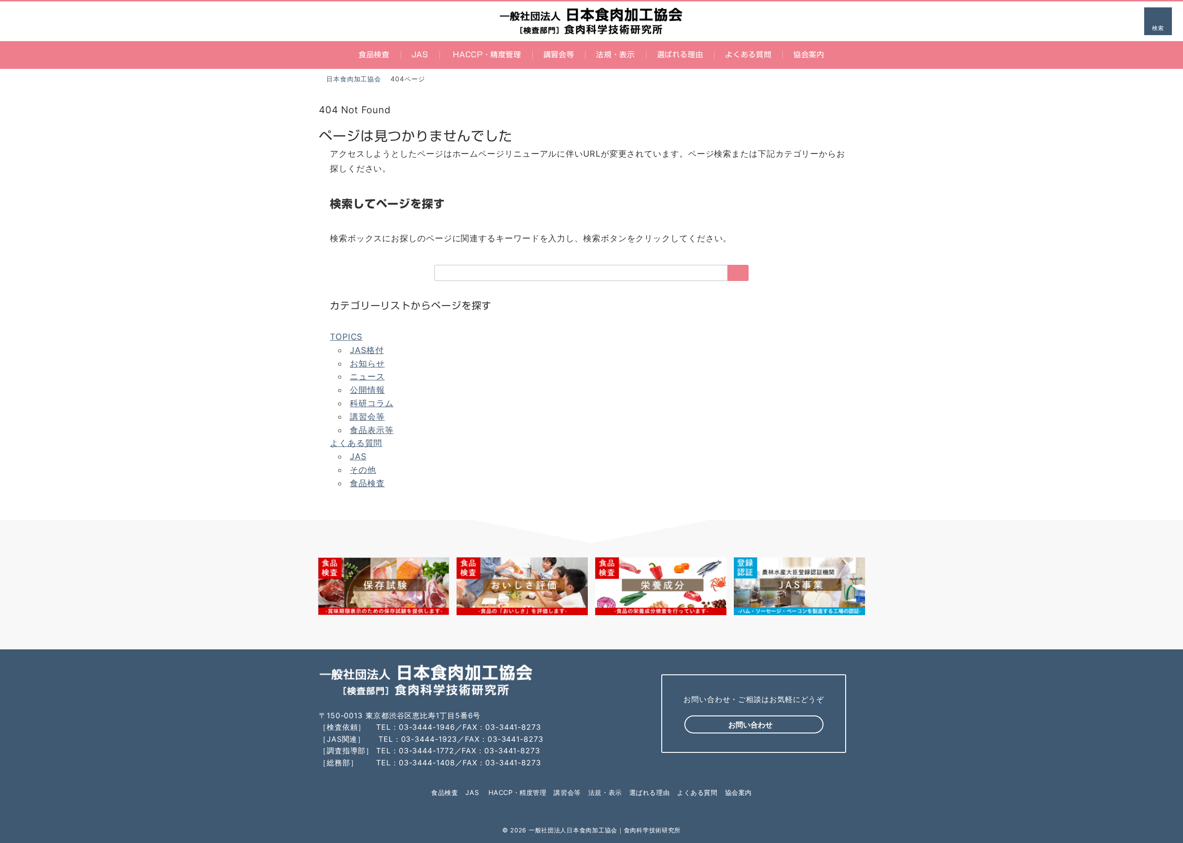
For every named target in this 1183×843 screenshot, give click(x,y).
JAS (358, 456)
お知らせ (367, 363)
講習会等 (367, 417)
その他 (363, 470)
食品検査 (367, 483)
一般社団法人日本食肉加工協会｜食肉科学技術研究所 (605, 830)
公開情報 (367, 390)
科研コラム (372, 403)
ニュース (367, 376)
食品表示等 (372, 430)
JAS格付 (367, 350)
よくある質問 (356, 443)
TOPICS (346, 337)
